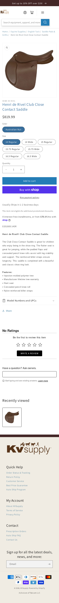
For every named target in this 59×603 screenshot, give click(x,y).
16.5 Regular (12, 156)
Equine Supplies (18, 31)
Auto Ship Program (16, 489)
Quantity (6, 163)
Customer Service (15, 481)
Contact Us (11, 539)
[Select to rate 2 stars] (23, 344)
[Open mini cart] (31, 12)
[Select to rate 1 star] (18, 344)
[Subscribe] (49, 564)
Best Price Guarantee (17, 485)
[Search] (45, 22)
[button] (29, 301)
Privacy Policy (13, 514)
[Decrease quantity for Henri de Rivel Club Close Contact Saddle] (6, 169)
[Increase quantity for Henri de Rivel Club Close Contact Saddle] (21, 169)
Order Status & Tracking (18, 472)
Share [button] (9, 310)
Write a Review (29, 353)
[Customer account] (25, 12)
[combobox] (26, 22)
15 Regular (46, 142)
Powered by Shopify (37, 588)
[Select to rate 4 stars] (34, 344)
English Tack (33, 31)
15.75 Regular (13, 149)
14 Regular (11, 142)
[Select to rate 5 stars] (40, 344)
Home (5, 31)
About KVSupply (14, 506)
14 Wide (29, 142)
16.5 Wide (32, 156)
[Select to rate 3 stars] (29, 344)
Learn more (43, 380)
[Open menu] (42, 12)
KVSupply (24, 588)
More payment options (29, 197)
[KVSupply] (4, 11)
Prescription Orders (16, 531)
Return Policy (13, 477)
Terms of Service (14, 510)
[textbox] (29, 374)
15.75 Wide (33, 149)
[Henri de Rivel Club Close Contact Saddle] (12, 417)
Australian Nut (13, 129)
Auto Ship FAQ (13, 535)
